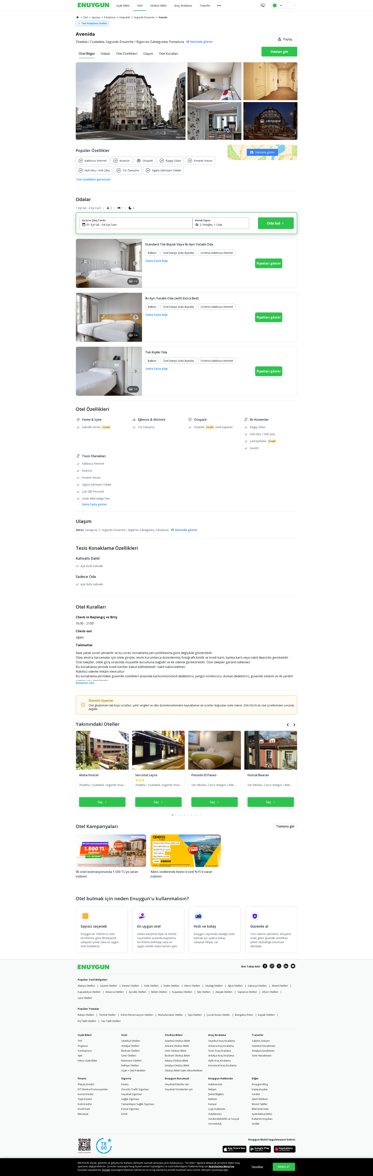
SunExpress (85, 1050)
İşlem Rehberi (260, 1099)
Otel (124, 1035)
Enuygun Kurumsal (177, 1078)
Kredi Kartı (84, 1109)
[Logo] (93, 5)
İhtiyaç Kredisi (86, 1084)
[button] (186, 101)
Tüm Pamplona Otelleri (94, 23)
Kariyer (212, 1104)
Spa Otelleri (195, 1014)
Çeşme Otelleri (108, 985)
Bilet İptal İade (260, 1109)
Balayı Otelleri (86, 1014)
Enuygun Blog (260, 1084)
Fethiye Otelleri (130, 1065)
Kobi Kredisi (85, 1104)
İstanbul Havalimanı (263, 1046)
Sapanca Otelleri (247, 992)
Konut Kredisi (85, 1094)
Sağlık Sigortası (130, 1099)
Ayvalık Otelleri (137, 992)
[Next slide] (135, 263)
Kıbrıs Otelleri (192, 985)
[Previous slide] (82, 263)
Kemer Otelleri (130, 985)
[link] (77, 17)
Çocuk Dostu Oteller (218, 1014)
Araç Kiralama (217, 1035)
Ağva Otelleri (235, 985)
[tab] (87, 53)
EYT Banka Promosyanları (93, 1089)
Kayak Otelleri (266, 1014)
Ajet (80, 1055)
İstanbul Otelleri (130, 1040)
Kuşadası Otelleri (182, 992)
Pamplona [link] (109, 17)
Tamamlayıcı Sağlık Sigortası (137, 1104)
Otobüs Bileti (173, 1035)
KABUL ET (284, 1166)
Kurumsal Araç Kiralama (222, 1065)
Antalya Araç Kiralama (221, 1055)
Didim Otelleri (171, 985)
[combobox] (138, 224)
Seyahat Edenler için (177, 1084)
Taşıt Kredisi (85, 1099)
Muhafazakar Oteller (170, 1014)
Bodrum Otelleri (130, 1050)
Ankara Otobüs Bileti (177, 1046)
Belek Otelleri (159, 992)
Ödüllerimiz (215, 1114)
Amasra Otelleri (114, 992)
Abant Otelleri (280, 985)
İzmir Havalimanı (261, 1055)
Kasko (125, 1084)
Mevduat (83, 1114)
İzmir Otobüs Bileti (175, 1050)
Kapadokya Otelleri (89, 992)
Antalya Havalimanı (263, 1050)
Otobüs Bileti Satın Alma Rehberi (184, 1070)
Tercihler (257, 1166)
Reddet (106, 1170)
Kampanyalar (260, 1089)
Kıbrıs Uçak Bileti (87, 1060)
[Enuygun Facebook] (265, 967)
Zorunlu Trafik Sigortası (135, 1089)
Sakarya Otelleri (257, 985)
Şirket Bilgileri (216, 1094)
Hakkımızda (215, 1084)
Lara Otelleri (85, 998)
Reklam (212, 1099)
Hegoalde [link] (124, 17)
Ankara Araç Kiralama (221, 1046)
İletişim (212, 1089)
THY (80, 1040)
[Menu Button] (219, 5)
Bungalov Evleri (244, 1014)
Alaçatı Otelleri (223, 992)
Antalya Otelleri (130, 1046)
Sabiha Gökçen (261, 1040)
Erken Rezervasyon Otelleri (137, 1014)
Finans (82, 1078)
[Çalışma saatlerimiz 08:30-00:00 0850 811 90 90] (262, 4)
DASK (124, 1114)
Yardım (256, 1094)
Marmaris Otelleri (131, 1060)
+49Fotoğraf (273, 121)
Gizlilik (255, 1123)
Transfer (257, 1035)
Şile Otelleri (203, 992)
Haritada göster (265, 152)
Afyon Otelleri (270, 992)
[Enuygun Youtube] (293, 967)
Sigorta (126, 1078)
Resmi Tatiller (260, 1104)
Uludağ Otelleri (214, 985)
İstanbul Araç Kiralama (221, 1040)
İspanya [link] (96, 17)
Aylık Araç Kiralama (219, 1060)
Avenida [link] (163, 17)
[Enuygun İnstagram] (272, 967)
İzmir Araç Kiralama (219, 1050)
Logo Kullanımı (216, 1109)
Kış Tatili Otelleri (87, 1021)
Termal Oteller (107, 1014)
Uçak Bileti (85, 1035)
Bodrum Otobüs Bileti (177, 1055)
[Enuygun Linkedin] (286, 967)
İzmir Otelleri (128, 1055)
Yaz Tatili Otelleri (111, 1021)
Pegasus (83, 1046)
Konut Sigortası (130, 1109)
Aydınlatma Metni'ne (221, 1166)
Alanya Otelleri (86, 985)
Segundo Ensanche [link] (144, 17)
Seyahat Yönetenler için (179, 1089)
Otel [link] (85, 17)
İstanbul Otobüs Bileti (177, 1040)
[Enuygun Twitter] (279, 967)
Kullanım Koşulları (262, 1118)
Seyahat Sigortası (131, 1094)
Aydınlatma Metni (262, 1114)
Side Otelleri (151, 985)
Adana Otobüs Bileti (176, 1060)
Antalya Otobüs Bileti (177, 1065)
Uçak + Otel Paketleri (133, 1070)
